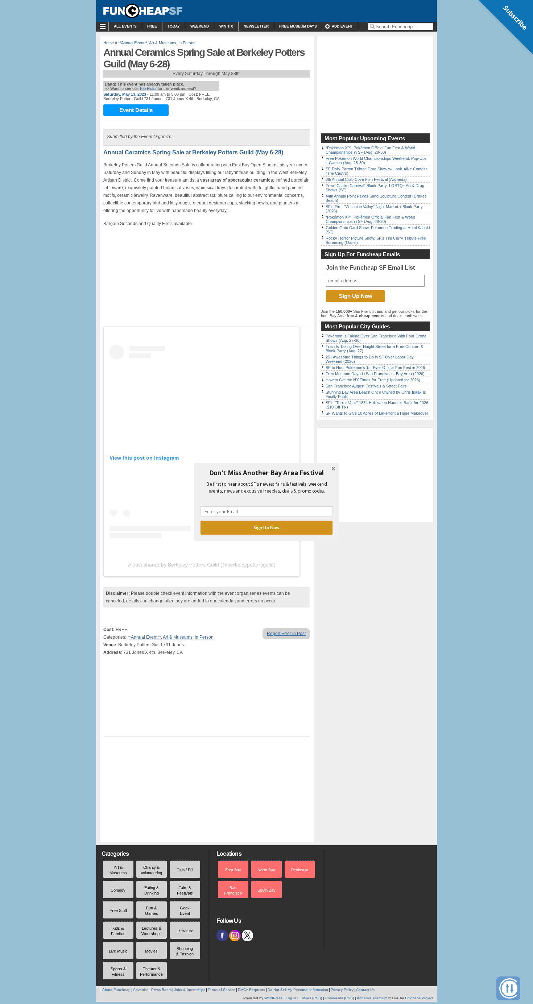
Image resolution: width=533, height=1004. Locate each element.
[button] (266, 473)
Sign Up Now (266, 528)
